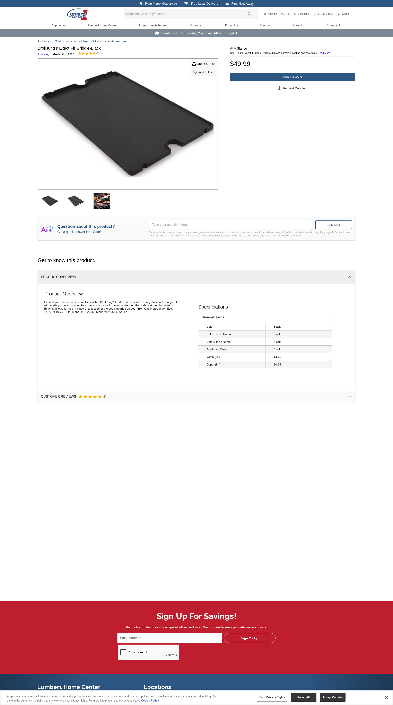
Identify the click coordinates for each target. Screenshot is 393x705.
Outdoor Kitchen (78, 41)
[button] (265, 14)
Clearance (196, 25)
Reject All (303, 697)
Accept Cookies (333, 697)
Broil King (43, 54)
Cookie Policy (150, 700)
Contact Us (334, 25)
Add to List (206, 72)
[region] (196, 697)
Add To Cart (293, 76)
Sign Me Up (249, 638)
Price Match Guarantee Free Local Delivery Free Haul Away (199, 4)
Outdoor (59, 41)
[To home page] (77, 14)
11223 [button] (70, 54)
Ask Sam (334, 224)
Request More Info (295, 88)
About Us (299, 25)
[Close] (386, 697)
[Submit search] (249, 14)
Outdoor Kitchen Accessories (109, 41)
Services (265, 25)
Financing (231, 25)
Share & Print (206, 63)
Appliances (59, 25)
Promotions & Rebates (153, 25)
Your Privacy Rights (272, 697)
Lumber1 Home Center (102, 25)
